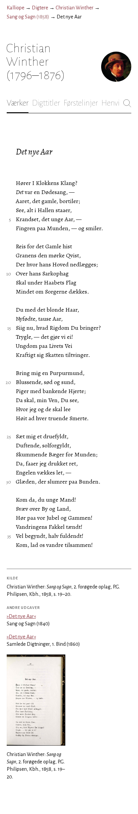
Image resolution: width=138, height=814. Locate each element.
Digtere (40, 7)
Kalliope (15, 7)
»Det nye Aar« (21, 616)
